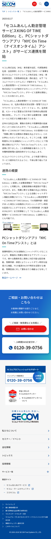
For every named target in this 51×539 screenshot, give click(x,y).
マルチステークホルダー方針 (15, 514)
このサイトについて (12, 526)
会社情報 (6, 447)
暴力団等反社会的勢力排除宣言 (16, 510)
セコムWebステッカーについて (32, 399)
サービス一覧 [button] (7, 471)
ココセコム (11, 492)
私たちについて (9, 430)
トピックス (7, 455)
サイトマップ (10, 504)
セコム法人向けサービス (17, 485)
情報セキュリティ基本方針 (14, 523)
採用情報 (6, 463)
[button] (40, 4)
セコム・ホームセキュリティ (18, 488)
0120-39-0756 (28, 347)
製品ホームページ (10, 277)
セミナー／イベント (11, 438)
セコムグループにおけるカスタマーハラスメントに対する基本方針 (26, 518)
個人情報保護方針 (11, 507)
